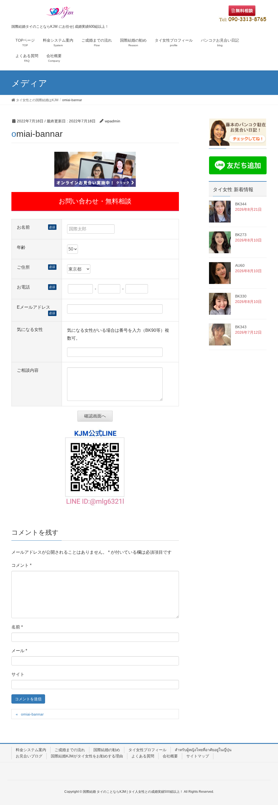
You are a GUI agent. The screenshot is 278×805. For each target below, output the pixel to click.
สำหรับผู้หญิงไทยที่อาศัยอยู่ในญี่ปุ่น (203, 750)
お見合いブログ (29, 756)
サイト (17, 674)
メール (19, 650)
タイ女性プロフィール (147, 750)
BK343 (241, 327)
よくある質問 (142, 756)
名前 (17, 627)
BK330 (241, 296)
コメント (21, 565)
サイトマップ (197, 756)
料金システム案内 (31, 750)
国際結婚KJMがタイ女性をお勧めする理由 (87, 756)
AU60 (240, 265)
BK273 (241, 235)
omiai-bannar (32, 714)
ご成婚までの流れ (70, 750)
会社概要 (170, 756)
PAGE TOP (266, 776)
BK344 (241, 204)
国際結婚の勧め (106, 750)
